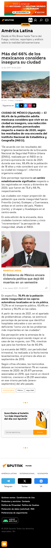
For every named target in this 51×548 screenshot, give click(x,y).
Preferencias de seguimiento (14, 512)
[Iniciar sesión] (35, 20)
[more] (46, 288)
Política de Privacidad (11, 505)
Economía (43, 473)
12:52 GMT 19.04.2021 (11, 67)
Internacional (27, 473)
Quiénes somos (8, 497)
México (20, 390)
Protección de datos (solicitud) (15, 509)
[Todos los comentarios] (4, 544)
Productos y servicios (11, 501)
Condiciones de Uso (26, 497)
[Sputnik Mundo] (8, 21)
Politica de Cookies (30, 505)
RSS (32, 509)
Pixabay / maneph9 (15, 100)
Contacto (26, 501)
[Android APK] (10, 521)
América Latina (12, 270)
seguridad (30, 390)
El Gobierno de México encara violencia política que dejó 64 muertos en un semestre (23, 278)
